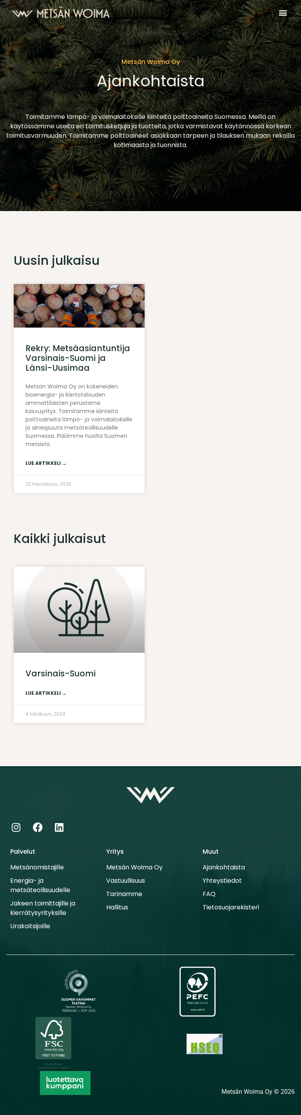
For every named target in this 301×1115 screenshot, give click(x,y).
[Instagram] (16, 827)
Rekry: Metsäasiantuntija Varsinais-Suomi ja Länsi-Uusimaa (77, 358)
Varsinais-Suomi (60, 673)
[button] (282, 12)
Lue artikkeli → (46, 463)
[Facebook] (37, 827)
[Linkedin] (59, 827)
